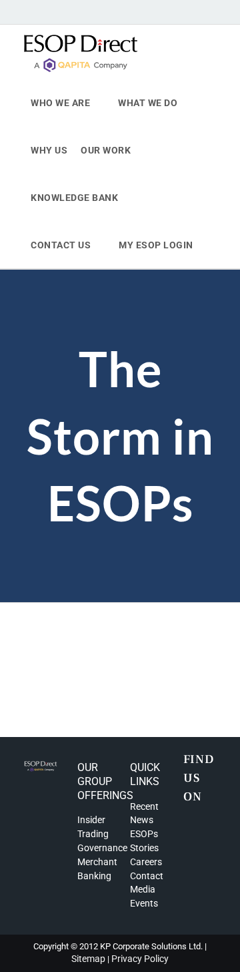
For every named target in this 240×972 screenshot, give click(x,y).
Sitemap (88, 958)
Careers (146, 862)
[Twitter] (187, 853)
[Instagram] (187, 831)
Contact (146, 876)
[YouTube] (205, 853)
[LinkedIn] (205, 831)
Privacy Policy (140, 958)
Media (142, 889)
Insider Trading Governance (102, 833)
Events (144, 903)
